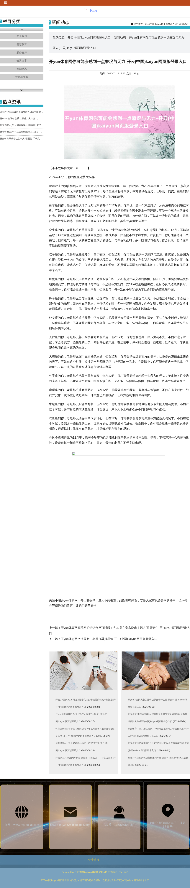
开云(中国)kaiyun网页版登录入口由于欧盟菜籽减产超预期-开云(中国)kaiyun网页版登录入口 (21, 112)
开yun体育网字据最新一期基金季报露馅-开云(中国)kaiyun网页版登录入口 (109, 639)
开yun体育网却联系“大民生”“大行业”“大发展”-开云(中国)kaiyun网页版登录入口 (21, 118)
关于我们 (22, 36)
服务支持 (22, 52)
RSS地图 (112, 872)
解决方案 (22, 60)
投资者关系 (21, 77)
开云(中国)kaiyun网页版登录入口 (161, 24)
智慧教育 (22, 44)
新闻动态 (22, 69)
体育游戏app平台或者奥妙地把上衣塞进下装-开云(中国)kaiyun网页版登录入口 (21, 132)
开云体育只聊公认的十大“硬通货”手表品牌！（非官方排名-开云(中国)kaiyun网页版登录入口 (21, 138)
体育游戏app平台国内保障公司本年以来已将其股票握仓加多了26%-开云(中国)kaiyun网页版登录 (21, 125)
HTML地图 (123, 872)
